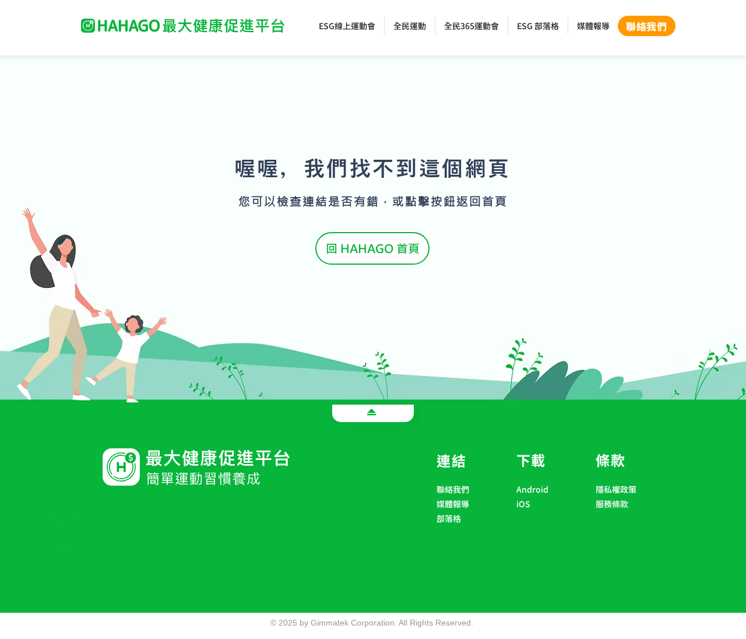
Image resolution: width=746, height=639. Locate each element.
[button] (544, 519)
